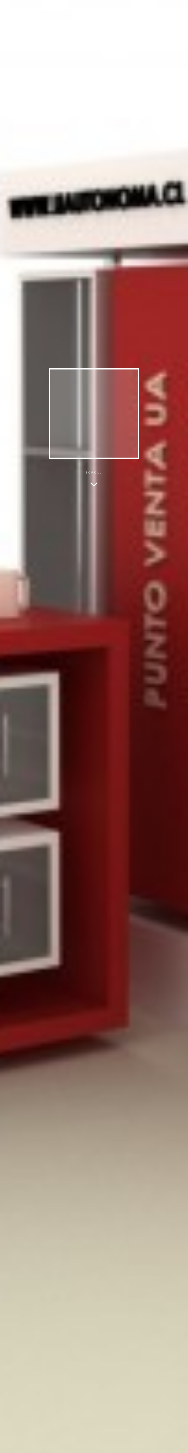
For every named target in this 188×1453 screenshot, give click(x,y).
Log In (178, 1444)
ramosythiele (146, 7)
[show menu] (6, 1447)
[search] (77, 7)
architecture (166, 7)
